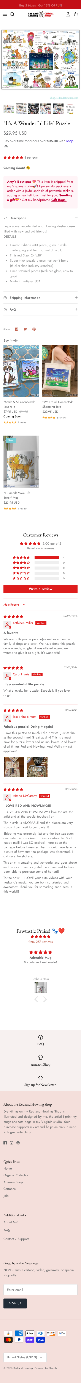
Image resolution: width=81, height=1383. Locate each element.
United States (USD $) (22, 1357)
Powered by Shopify (46, 1368)
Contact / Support (16, 1239)
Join (6, 1195)
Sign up (15, 1303)
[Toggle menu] (5, 14)
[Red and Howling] (41, 14)
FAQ (6, 1230)
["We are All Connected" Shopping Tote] (60, 371)
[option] (40, 60)
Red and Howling (23, 1368)
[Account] (66, 14)
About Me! (10, 1222)
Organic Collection (16, 1175)
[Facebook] (5, 1142)
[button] (13, 157)
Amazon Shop (13, 1182)
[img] (13, 616)
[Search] (14, 14)
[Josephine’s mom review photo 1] (13, 767)
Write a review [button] (40, 588)
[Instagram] (11, 1142)
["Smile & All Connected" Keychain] (21, 371)
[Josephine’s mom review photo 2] (37, 767)
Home (7, 1168)
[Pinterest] (18, 1142)
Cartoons (9, 1188)
